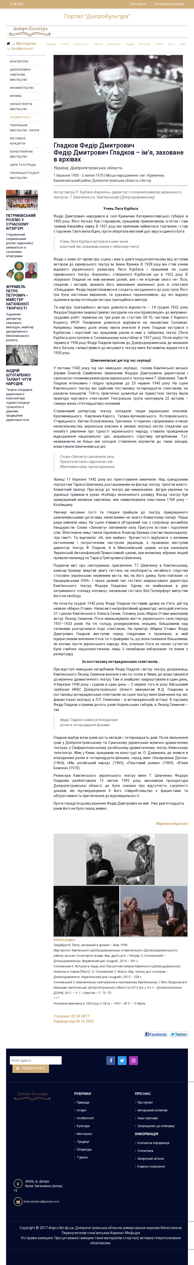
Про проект (138, 4)
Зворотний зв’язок (150, 1158)
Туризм (82, 1157)
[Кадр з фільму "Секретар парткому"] (154, 911)
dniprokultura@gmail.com (41, 1201)
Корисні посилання (151, 1166)
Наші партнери (147, 1118)
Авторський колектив (169, 4)
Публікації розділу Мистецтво (24, 175)
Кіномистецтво (22, 88)
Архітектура (19, 61)
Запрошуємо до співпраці (156, 1126)
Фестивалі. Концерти (18, 141)
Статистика (145, 1151)
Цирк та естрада (23, 165)
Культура (83, 1126)
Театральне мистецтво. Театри (24, 128)
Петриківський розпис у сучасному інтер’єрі (21, 222)
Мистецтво (84, 1134)
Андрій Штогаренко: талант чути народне (18, 377)
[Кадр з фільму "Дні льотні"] (120, 859)
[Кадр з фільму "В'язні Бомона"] (86, 911)
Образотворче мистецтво (21, 107)
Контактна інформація (153, 1143)
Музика (15, 96)
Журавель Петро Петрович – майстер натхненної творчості (17, 297)
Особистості (20, 117)
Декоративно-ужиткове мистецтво (20, 74)
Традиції (83, 1142)
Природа (83, 1102)
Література (84, 1149)
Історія (81, 1110)
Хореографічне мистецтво (21, 154)
